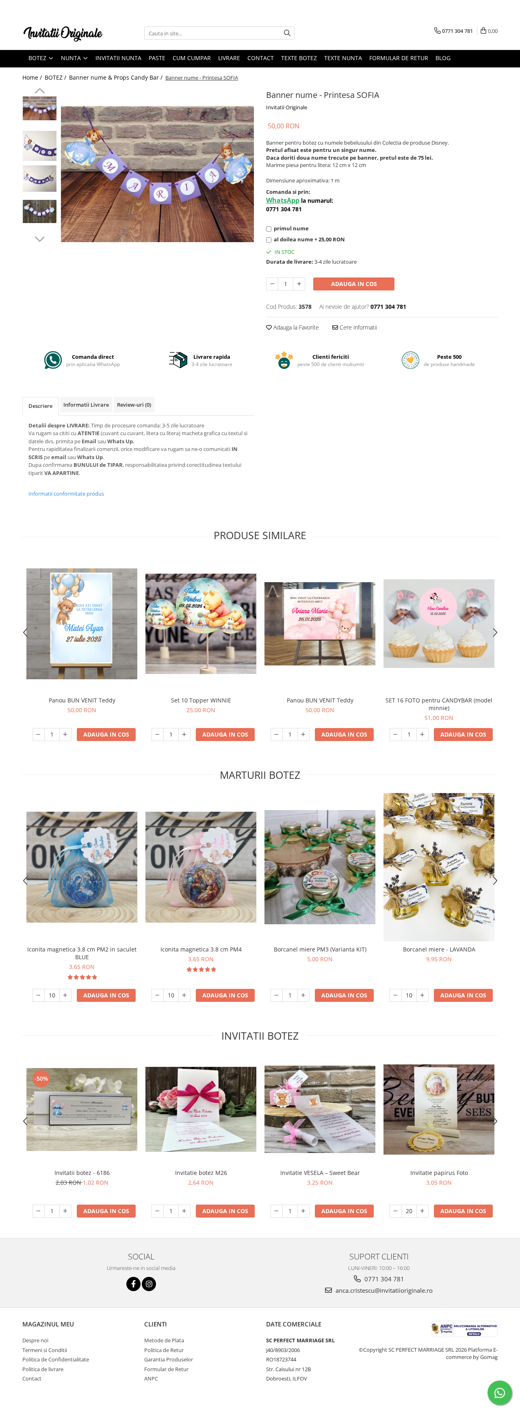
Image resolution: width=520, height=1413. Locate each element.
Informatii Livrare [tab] (86, 404)
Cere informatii (357, 327)
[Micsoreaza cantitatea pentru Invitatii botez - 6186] (38, 1211)
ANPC (151, 1378)
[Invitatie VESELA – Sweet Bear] (319, 1109)
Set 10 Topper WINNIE (201, 700)
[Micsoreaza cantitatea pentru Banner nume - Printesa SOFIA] (272, 283)
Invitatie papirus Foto (439, 1173)
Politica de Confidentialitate (55, 1359)
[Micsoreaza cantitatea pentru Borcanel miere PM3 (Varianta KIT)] (277, 995)
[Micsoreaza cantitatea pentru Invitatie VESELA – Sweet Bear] (277, 1211)
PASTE (157, 58)
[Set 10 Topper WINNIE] (200, 624)
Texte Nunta (343, 58)
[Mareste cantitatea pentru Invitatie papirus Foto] (422, 1211)
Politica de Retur (164, 1350)
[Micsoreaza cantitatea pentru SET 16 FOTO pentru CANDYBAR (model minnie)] (396, 734)
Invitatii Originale (286, 107)
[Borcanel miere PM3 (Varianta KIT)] (319, 867)
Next (39, 238)
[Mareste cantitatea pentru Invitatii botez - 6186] (65, 1211)
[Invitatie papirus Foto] (439, 1109)
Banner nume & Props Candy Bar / (116, 77)
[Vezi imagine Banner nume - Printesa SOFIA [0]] (39, 108)
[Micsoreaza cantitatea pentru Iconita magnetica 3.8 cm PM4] (158, 995)
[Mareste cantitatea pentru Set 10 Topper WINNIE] (184, 734)
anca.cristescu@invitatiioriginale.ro (383, 1290)
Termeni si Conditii (44, 1350)
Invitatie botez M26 (201, 1173)
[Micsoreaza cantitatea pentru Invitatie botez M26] (158, 1211)
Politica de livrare (42, 1369)
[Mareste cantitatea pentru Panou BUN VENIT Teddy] (65, 734)
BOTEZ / (56, 77)
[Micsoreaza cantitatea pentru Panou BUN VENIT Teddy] (38, 734)
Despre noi (35, 1340)
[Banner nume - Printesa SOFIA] (157, 174)
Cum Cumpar (192, 58)
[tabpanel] (157, 174)
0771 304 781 (383, 1279)
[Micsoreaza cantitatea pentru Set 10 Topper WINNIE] (158, 734)
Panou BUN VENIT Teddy (82, 700)
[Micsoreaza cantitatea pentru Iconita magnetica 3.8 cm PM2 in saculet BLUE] (38, 995)
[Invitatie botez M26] (200, 1109)
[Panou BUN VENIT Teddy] (81, 623)
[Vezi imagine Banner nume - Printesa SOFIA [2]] (39, 178)
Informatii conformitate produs (66, 493)
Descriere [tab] (40, 406)
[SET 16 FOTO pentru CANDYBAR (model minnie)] (439, 623)
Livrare (229, 58)
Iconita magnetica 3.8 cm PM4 (201, 949)
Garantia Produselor (168, 1359)
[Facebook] (133, 1284)
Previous (39, 92)
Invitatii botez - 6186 (82, 1173)
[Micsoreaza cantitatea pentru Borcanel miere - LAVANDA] (396, 995)
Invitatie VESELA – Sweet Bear (320, 1173)
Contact (260, 58)
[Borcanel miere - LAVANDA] (439, 867)
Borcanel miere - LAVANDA (439, 949)
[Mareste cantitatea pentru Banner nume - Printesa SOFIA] (299, 283)
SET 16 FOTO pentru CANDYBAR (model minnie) (439, 704)
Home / (32, 77)
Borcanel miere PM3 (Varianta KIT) (320, 949)
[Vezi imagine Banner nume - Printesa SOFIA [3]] (39, 211)
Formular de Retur (398, 58)
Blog (443, 58)
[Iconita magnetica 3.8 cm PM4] (200, 867)
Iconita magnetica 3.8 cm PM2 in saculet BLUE (81, 953)
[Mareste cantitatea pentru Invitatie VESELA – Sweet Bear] (303, 1211)
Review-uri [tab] (134, 404)
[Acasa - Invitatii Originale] (63, 33)
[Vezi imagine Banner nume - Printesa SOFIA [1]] (39, 146)
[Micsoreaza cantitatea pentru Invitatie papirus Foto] (396, 1211)
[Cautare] (287, 33)
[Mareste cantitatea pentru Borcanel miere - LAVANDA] (422, 995)
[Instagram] (149, 1284)
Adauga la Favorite (295, 327)
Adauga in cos (354, 284)
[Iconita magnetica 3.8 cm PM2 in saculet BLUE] (81, 867)
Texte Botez (299, 58)
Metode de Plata (164, 1340)
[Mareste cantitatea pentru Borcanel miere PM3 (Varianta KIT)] (303, 995)
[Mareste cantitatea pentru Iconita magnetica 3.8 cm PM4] (184, 995)
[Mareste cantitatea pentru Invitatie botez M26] (184, 1211)
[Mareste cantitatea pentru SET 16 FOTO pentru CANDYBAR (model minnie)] (422, 734)
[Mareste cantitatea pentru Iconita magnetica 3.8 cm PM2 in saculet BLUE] (65, 995)
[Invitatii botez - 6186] (81, 1109)
